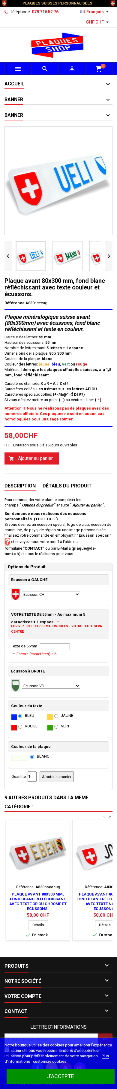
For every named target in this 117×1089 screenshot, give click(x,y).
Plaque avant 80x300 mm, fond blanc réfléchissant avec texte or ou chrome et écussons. (38, 901)
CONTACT (34, 548)
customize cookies (49, 1061)
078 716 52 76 (45, 11)
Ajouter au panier (31, 458)
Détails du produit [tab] (67, 486)
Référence (14, 303)
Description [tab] (20, 486)
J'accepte (60, 1076)
